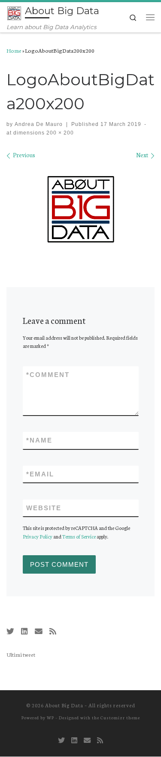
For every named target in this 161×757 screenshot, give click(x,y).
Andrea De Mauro (39, 124)
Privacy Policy (37, 536)
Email (40, 474)
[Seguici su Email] (39, 631)
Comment (48, 374)
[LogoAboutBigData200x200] (81, 209)
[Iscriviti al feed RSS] (52, 631)
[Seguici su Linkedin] (24, 631)
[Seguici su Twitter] (10, 631)
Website (43, 508)
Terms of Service (79, 536)
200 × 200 (59, 133)
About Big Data (64, 705)
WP (50, 717)
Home (13, 50)
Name (39, 440)
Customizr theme (120, 717)
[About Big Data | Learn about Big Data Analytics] (14, 12)
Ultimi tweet (20, 654)
